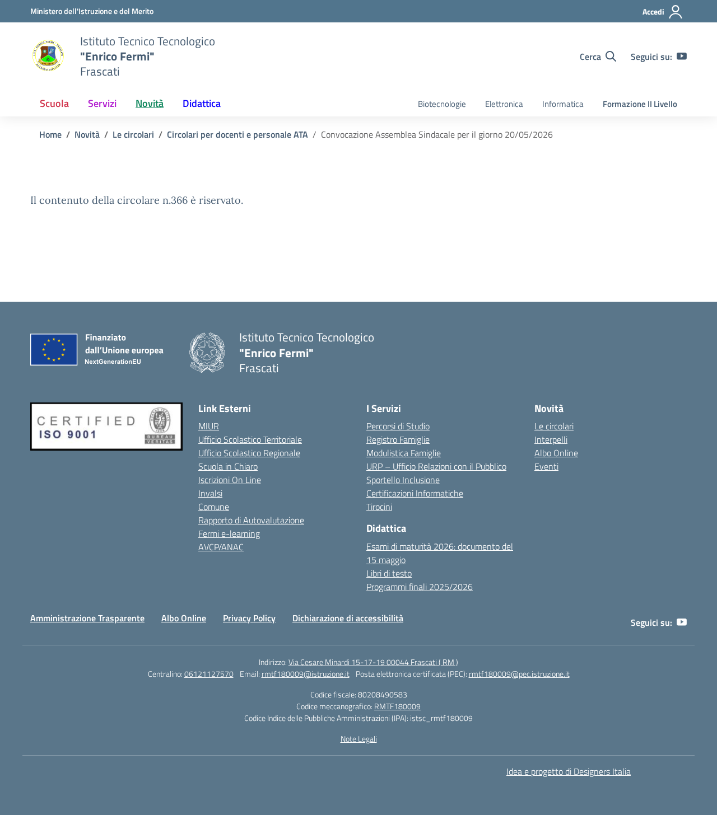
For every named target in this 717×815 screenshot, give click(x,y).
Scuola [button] (54, 103)
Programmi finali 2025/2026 (419, 586)
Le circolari (554, 426)
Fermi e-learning (229, 533)
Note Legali (359, 738)
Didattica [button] (202, 103)
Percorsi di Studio (398, 426)
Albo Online (556, 453)
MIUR (208, 426)
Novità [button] (150, 103)
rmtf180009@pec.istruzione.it (519, 674)
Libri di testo (389, 573)
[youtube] (682, 56)
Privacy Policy (249, 618)
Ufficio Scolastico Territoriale (250, 439)
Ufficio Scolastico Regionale (249, 453)
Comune (213, 506)
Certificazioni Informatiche (414, 493)
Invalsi (210, 493)
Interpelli (550, 439)
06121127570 (209, 674)
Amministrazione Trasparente (87, 618)
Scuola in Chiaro (228, 466)
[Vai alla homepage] (48, 56)
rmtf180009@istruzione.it (306, 674)
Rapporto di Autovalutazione (251, 520)
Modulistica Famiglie (403, 453)
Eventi (546, 466)
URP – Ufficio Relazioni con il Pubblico (436, 466)
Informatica (563, 103)
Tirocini (379, 506)
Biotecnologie (442, 103)
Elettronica (504, 103)
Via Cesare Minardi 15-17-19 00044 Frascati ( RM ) (373, 662)
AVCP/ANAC (221, 547)
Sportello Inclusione (403, 479)
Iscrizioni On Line (229, 479)
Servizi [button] (102, 103)
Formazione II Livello (640, 103)
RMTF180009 (397, 706)
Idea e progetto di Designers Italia (568, 771)
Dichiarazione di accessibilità (347, 618)
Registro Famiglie (398, 439)
